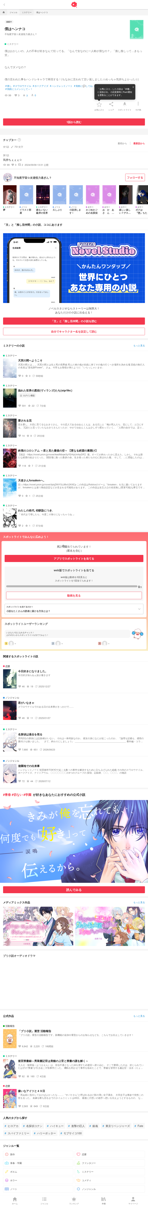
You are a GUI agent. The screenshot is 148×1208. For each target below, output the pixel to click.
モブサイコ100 (71, 1133)
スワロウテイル (22, 85)
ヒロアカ (11, 1126)
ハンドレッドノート (61, 85)
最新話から (139, 143)
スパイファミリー (17, 1133)
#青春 (7, 794)
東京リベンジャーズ (116, 1126)
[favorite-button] (99, 104)
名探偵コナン (32, 1126)
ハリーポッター (45, 1133)
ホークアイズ (40, 85)
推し (8, 85)
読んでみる (74, 889)
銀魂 (93, 1126)
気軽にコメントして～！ (19, 88)
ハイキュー (55, 1126)
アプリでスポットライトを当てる (74, 558)
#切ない (17, 794)
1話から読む (74, 122)
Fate (139, 1126)
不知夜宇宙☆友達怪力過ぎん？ (21, 34)
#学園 (27, 794)
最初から (122, 143)
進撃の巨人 (76, 1126)
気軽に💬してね (83, 85)
